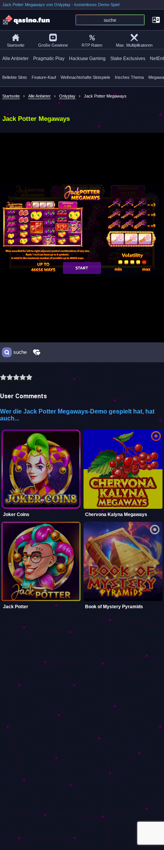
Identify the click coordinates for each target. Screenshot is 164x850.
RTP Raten (92, 45)
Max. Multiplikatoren (134, 45)
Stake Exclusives (127, 58)
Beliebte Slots (14, 77)
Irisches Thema (129, 77)
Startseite (15, 45)
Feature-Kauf (44, 77)
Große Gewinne (53, 45)
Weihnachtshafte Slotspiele (85, 77)
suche (20, 352)
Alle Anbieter (15, 58)
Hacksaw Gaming (87, 58)
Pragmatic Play (48, 58)
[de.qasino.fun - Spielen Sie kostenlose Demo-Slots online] (26, 20)
